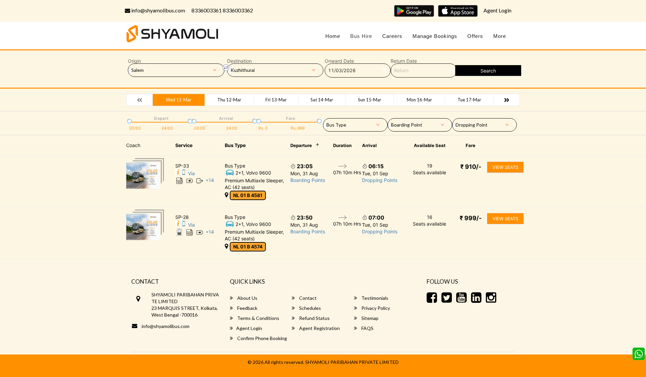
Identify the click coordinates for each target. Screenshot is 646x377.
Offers (475, 36)
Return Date (404, 61)
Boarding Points (307, 180)
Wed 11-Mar (178, 99)
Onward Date (339, 61)
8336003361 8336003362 (222, 10)
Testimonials (374, 298)
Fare (470, 145)
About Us (246, 298)
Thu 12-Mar (229, 99)
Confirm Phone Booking (261, 338)
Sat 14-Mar (322, 99)
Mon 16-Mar (419, 99)
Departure (301, 145)
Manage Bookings (434, 36)
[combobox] (355, 124)
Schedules (309, 308)
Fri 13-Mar (276, 99)
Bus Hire (361, 36)
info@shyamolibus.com (157, 10)
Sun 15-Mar (369, 99)
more (499, 36)
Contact (307, 298)
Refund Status (314, 318)
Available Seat (429, 145)
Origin (134, 61)
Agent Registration (319, 328)
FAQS (366, 328)
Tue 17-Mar (469, 99)
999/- (470, 218)
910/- (470, 166)
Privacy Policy (375, 308)
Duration (342, 145)
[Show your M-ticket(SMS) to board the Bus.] (184, 173)
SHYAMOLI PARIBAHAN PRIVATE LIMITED (352, 362)
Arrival (369, 145)
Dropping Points (379, 180)
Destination (239, 61)
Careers (392, 36)
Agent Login (497, 10)
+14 (210, 180)
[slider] (129, 120)
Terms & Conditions (257, 318)
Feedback (246, 308)
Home (332, 36)
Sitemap (369, 318)
